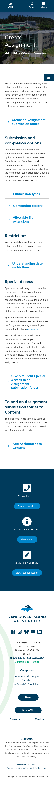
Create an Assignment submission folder (29, 122)
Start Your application (27, 572)
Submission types (26, 194)
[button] (49, 77)
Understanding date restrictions (27, 265)
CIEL (7, 53)
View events (27, 539)
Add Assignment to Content (27, 446)
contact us (32, 329)
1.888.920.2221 (35, 658)
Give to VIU (28, 710)
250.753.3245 (17, 658)
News (28, 697)
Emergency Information (17, 768)
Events (15, 719)
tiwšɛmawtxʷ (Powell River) (27, 684)
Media (39, 719)
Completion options (28, 206)
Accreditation (22, 764)
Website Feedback (39, 768)
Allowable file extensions (23, 219)
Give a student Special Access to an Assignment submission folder (28, 381)
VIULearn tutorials (22, 53)
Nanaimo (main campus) (27, 676)
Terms (33, 764)
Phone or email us (27, 506)
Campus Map (22, 661)
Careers (27, 738)
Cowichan (27, 680)
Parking (35, 661)
